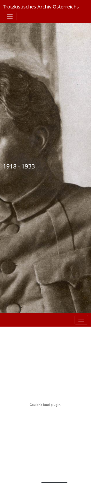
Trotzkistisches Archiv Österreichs (41, 6)
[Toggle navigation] (10, 16)
